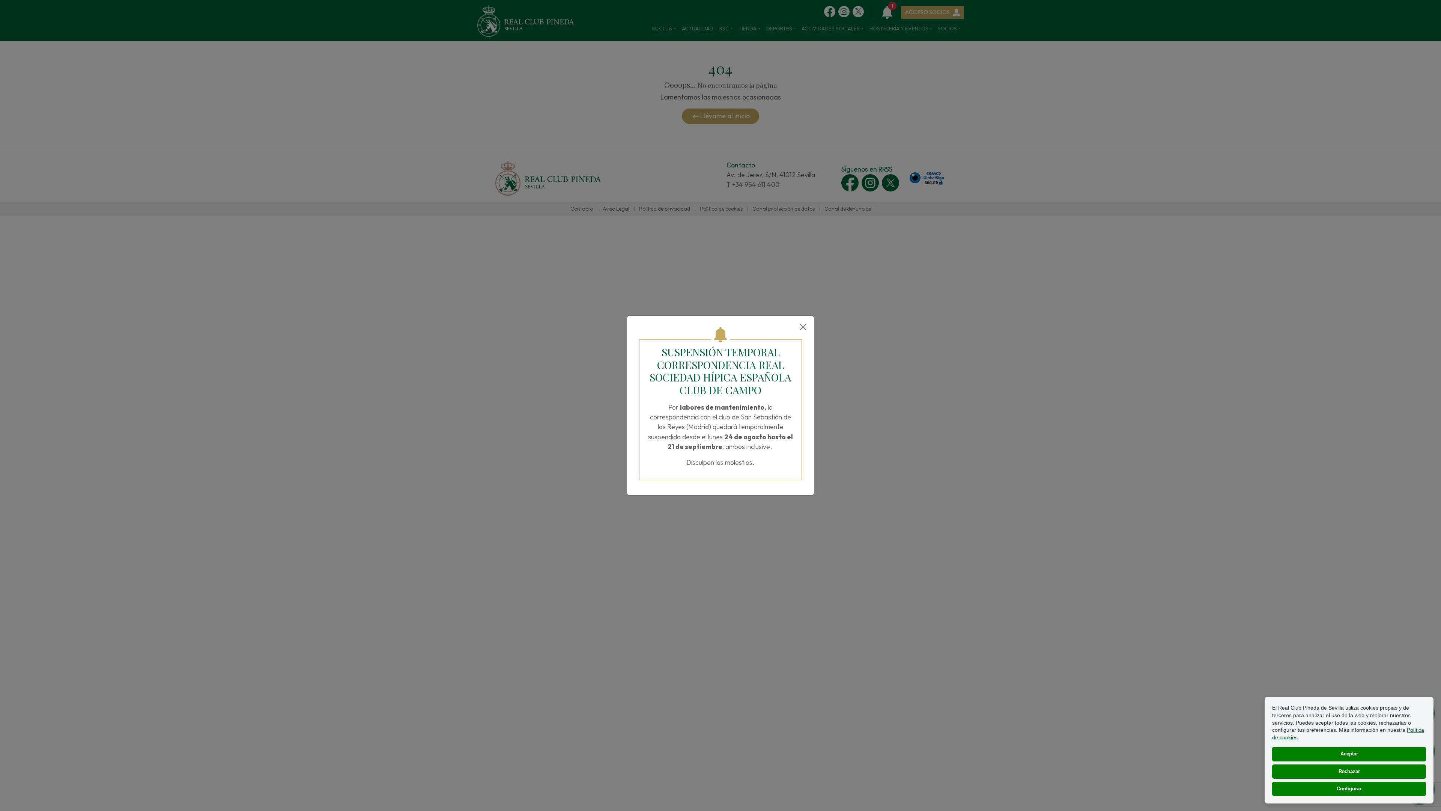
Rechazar (1349, 771)
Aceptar (1349, 754)
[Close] (803, 327)
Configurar (1349, 788)
